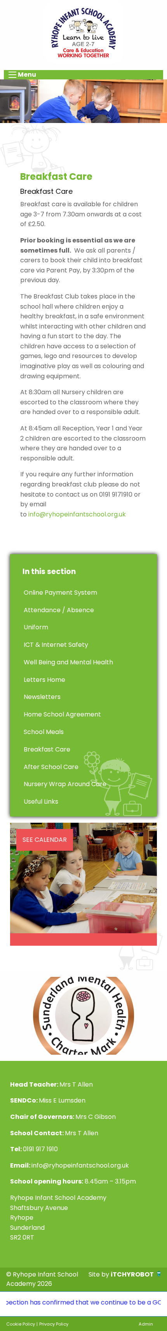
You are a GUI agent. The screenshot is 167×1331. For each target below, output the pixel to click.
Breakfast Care (47, 749)
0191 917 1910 (40, 1149)
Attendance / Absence (59, 610)
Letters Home (44, 679)
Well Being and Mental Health (68, 662)
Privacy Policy (53, 1324)
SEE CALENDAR (45, 839)
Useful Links (41, 801)
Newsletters (42, 696)
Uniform (36, 627)
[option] (83, 1016)
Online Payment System (60, 592)
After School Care (51, 766)
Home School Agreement (62, 714)
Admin (146, 1324)
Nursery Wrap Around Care (65, 784)
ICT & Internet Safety (56, 644)
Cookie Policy (20, 1324)
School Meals (44, 731)
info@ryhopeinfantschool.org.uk (77, 514)
